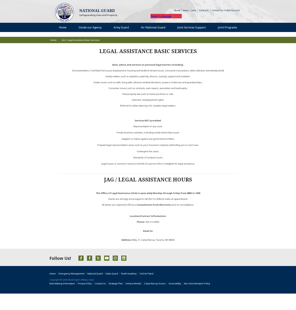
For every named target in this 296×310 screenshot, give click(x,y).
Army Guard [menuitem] (121, 27)
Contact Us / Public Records (226, 10)
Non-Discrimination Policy (198, 283)
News (186, 10)
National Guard (95, 273)
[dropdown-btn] (103, 27)
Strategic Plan (116, 283)
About (178, 10)
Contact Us (100, 283)
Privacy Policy (85, 283)
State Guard (112, 273)
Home (53, 40)
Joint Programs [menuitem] (227, 27)
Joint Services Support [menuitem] (191, 27)
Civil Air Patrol (147, 273)
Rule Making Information (62, 283)
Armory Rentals (133, 283)
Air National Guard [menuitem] (153, 27)
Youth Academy (129, 273)
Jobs (194, 10)
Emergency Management (71, 273)
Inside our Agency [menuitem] (90, 27)
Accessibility (176, 283)
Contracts (204, 10)
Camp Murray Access (155, 283)
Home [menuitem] (62, 27)
